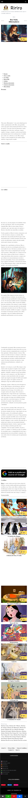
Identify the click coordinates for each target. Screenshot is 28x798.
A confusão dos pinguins (14, 536)
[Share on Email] (3, 796)
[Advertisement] (14, 58)
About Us (3, 748)
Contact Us (11, 750)
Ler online (6, 77)
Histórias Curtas (5, 725)
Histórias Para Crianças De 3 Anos (13, 733)
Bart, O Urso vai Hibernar (14, 603)
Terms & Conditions (22, 748)
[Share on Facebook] (19, 796)
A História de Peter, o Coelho (14, 555)
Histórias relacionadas (9, 83)
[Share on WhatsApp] (8, 796)
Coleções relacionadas (9, 84)
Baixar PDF (6, 79)
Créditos (6, 81)
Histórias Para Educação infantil (15, 738)
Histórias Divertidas (19, 729)
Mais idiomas (7, 86)
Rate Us (18, 750)
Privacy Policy (11, 748)
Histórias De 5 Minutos (14, 725)
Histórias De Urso (9, 729)
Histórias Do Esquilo (6, 731)
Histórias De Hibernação (13, 727)
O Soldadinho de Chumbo (14, 719)
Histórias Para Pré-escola (7, 740)
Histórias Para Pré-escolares (20, 740)
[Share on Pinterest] (14, 796)
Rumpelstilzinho (14, 642)
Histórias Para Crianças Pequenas (13, 736)
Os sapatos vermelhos (14, 681)
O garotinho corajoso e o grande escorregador (14, 517)
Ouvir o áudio (7, 75)
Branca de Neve (14, 623)
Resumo (6, 74)
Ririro (14, 17)
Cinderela (14, 661)
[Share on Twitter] (25, 796)
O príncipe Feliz (14, 700)
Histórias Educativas (16, 731)
